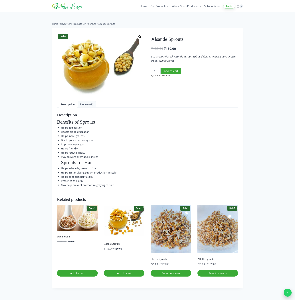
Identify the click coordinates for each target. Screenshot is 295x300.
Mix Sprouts (63, 236)
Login (229, 6)
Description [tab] (68, 104)
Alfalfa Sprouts (205, 259)
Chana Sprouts (112, 243)
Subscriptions (212, 6)
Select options (171, 273)
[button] (140, 37)
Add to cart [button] (77, 273)
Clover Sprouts (159, 259)
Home (143, 6)
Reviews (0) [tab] (86, 104)
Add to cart (171, 71)
